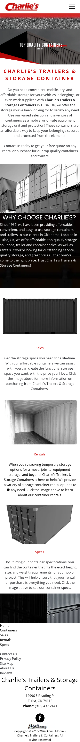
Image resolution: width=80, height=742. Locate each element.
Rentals (5, 640)
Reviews (6, 673)
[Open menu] (72, 6)
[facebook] (40, 718)
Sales (4, 635)
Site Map (6, 663)
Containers (8, 630)
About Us (7, 668)
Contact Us (8, 654)
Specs (4, 644)
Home (4, 625)
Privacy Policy (10, 658)
